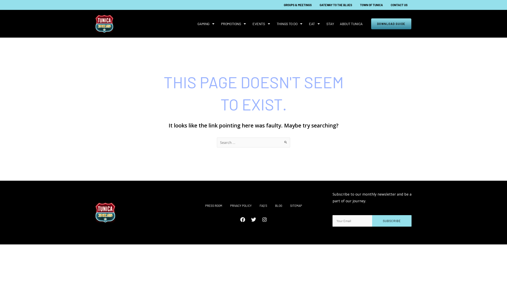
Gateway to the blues (336, 5)
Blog (278, 205)
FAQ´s (263, 205)
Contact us (399, 5)
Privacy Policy (241, 205)
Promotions (231, 24)
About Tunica (351, 24)
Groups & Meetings (298, 5)
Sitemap (296, 205)
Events (259, 24)
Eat (312, 24)
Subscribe (392, 221)
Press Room (213, 205)
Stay (330, 24)
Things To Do (287, 24)
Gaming (203, 24)
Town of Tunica (371, 5)
